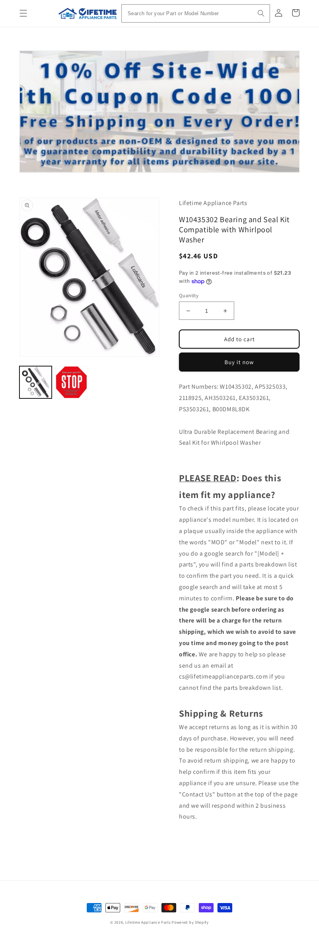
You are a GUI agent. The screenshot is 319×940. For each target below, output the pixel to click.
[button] (23, 13)
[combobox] (196, 13)
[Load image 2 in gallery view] (72, 382)
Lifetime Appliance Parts (148, 922)
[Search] (261, 13)
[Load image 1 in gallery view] (35, 382)
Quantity (188, 295)
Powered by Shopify (190, 922)
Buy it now (239, 362)
